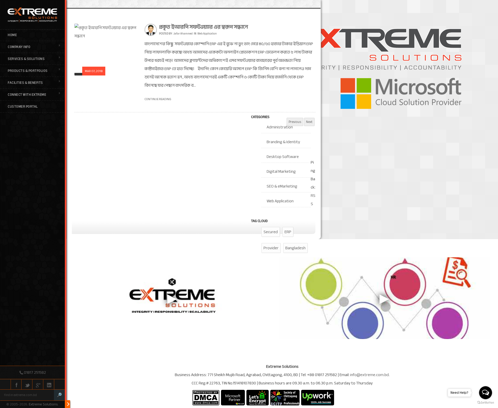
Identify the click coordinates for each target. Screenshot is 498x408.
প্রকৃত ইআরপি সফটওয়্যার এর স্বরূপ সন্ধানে (203, 27)
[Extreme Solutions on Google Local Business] (38, 384)
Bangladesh (295, 248)
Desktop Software (283, 157)
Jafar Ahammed (183, 33)
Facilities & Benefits (25, 83)
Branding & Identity (283, 142)
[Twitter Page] (27, 384)
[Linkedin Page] (49, 384)
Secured (271, 232)
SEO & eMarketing (282, 186)
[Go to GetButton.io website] (485, 402)
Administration (280, 127)
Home (12, 35)
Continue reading (157, 99)
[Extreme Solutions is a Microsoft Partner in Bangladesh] (233, 397)
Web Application (207, 33)
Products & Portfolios (28, 71)
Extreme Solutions (43, 404)
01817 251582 (35, 372)
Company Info (19, 47)
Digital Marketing (281, 171)
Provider (271, 248)
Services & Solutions (26, 59)
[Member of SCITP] (285, 397)
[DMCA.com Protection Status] (205, 397)
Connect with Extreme (27, 95)
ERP (288, 232)
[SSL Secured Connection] (257, 397)
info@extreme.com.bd (369, 375)
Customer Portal (23, 106)
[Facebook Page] (16, 384)
